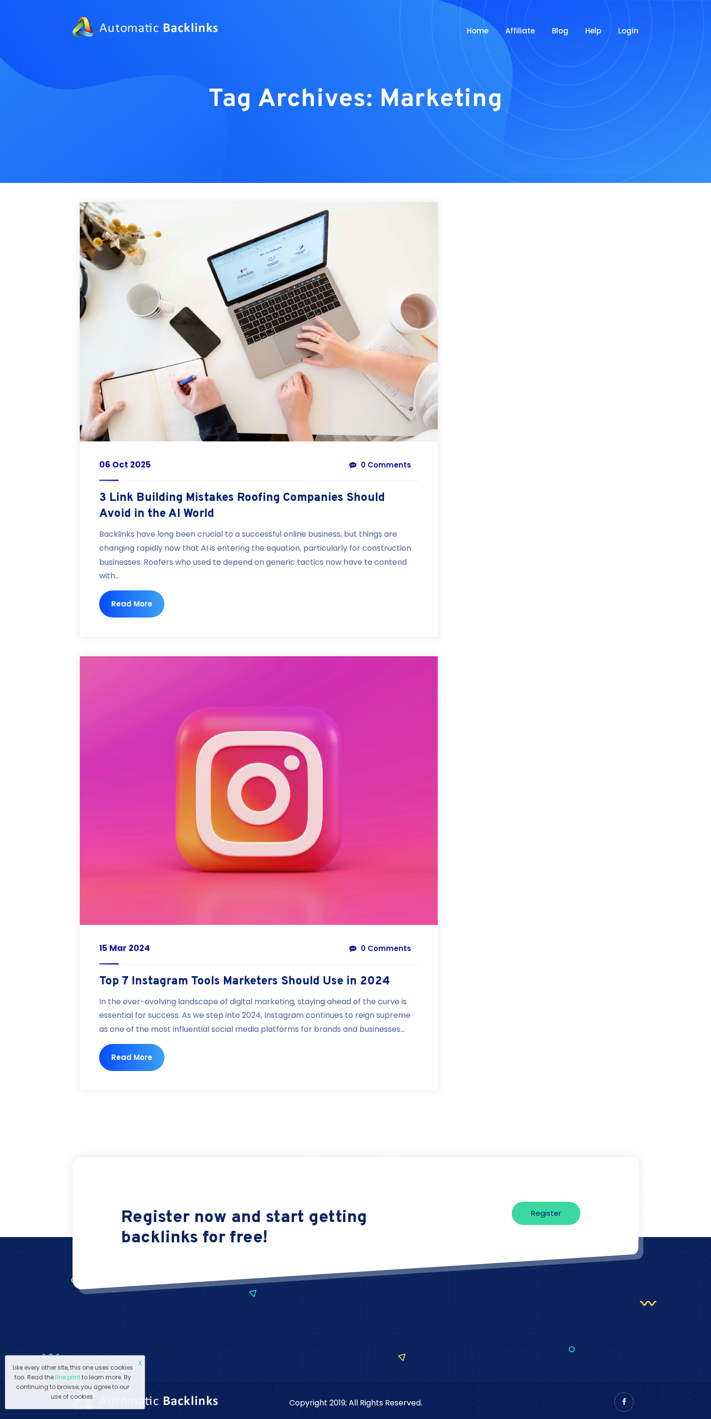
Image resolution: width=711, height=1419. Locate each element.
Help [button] (593, 31)
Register (546, 1213)
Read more (131, 604)
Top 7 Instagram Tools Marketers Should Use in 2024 (244, 981)
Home (478, 31)
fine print (67, 1377)
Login (628, 31)
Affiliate (520, 31)
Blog (560, 31)
